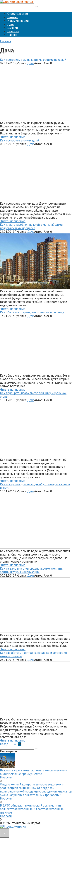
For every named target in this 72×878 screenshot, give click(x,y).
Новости (13, 31)
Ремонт (12, 17)
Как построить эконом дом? (19, 140)
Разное (12, 35)
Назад (4, 744)
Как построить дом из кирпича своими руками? (33, 60)
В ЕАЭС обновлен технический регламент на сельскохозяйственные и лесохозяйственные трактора (32, 809)
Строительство (17, 14)
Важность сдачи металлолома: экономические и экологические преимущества (33, 772)
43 (15, 744)
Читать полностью (12, 137)
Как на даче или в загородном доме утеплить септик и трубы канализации (31, 570)
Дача (10, 24)
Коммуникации (18, 21)
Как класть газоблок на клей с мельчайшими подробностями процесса (31, 226)
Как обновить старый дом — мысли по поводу (32, 312)
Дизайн (12, 28)
